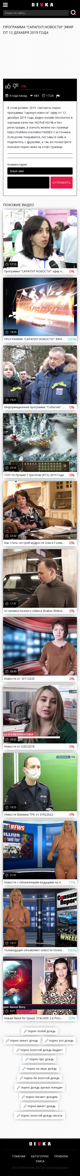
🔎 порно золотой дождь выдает (39, 1050)
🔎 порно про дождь (39, 1059)
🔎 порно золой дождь (40, 1031)
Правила (61, 1156)
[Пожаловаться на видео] (58, 95)
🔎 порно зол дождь (59, 1040)
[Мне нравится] (8, 86)
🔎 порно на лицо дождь (39, 1068)
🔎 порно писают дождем (39, 1097)
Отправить (62, 182)
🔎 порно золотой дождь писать (40, 1115)
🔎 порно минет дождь (39, 1106)
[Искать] (74, 13)
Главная (18, 1156)
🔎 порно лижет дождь (22, 1040)
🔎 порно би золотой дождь (39, 1078)
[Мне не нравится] (15, 86)
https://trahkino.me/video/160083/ (30, 132)
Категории (39, 1156)
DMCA (40, 1161)
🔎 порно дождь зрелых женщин (39, 1087)
